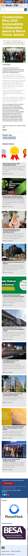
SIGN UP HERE (8, 483)
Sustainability (12, 138)
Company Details (6, 551)
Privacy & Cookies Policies (8, 554)
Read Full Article (8, 174)
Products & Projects (16, 41)
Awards (5, 138)
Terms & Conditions (15, 551)
